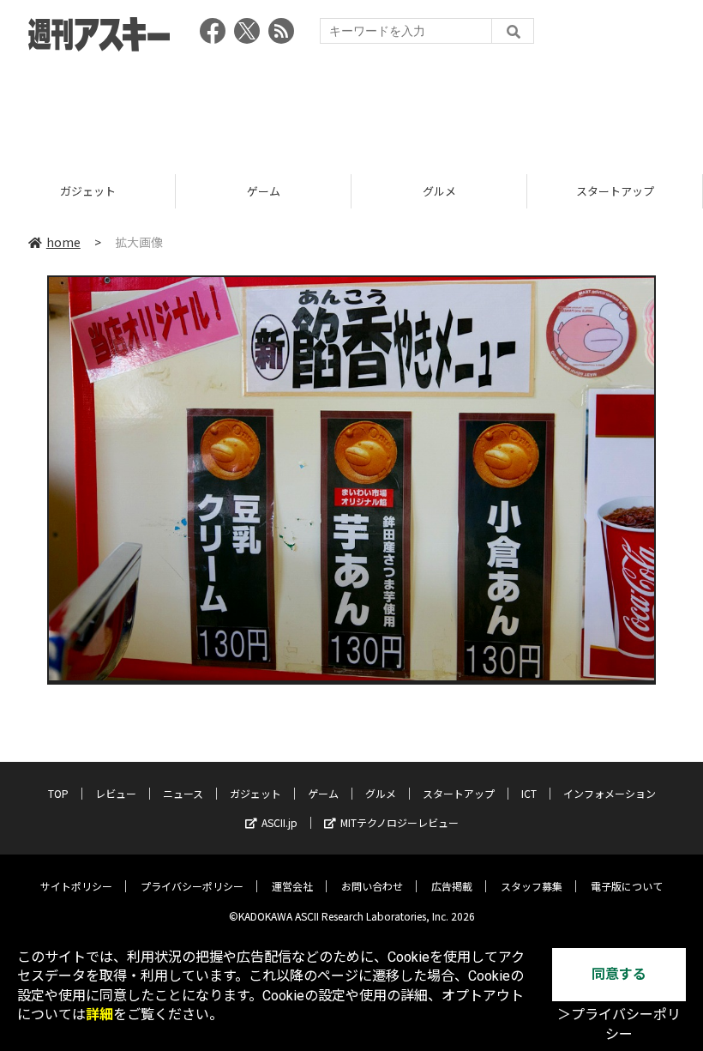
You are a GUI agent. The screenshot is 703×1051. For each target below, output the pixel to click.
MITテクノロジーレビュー (399, 822)
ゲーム (263, 191)
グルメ (439, 191)
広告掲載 (451, 886)
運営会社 (292, 886)
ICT (529, 793)
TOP (58, 793)
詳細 (99, 1014)
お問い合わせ (372, 886)
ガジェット (88, 191)
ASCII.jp (279, 822)
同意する (619, 974)
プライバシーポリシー (192, 886)
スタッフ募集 (531, 886)
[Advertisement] (351, 107)
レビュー (115, 793)
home (63, 242)
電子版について (627, 886)
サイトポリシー (76, 886)
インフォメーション (609, 793)
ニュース (183, 793)
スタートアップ (615, 191)
